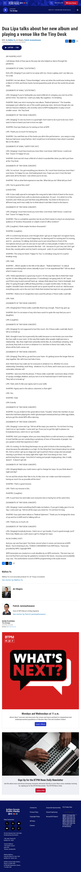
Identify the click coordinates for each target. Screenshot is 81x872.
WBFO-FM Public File (69, 820)
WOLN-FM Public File (69, 821)
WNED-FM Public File (69, 817)
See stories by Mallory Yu (12, 580)
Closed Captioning (51, 812)
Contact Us (33, 807)
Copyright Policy (35, 816)
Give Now (72, 3)
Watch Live (59, 3)
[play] (5, 10)
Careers (32, 825)
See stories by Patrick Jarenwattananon (29, 614)
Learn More (40, 724)
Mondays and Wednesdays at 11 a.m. (40, 713)
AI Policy (32, 821)
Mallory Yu (11, 40)
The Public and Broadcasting (67, 825)
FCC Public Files (67, 807)
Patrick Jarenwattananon (32, 40)
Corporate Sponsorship (53, 807)
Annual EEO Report (52, 816)
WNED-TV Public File (69, 815)
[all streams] (78, 10)
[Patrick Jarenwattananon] (6, 609)
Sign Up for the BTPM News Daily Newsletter (40, 780)
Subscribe (40, 790)
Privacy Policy (34, 812)
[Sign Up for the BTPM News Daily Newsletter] (40, 754)
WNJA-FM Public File (69, 818)
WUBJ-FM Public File (69, 823)
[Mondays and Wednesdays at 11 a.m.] (40, 670)
